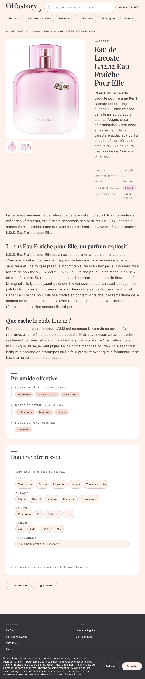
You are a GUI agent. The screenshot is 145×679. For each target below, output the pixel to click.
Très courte (25, 484)
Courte (42, 484)
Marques (87, 18)
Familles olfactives (39, 18)
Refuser (110, 666)
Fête (58, 529)
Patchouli (23, 429)
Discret (36, 499)
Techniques (108, 18)
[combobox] (80, 7)
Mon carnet (129, 7)
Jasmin (61, 412)
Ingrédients (45, 585)
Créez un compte (21, 566)
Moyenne (58, 484)
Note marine (25, 412)
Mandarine (24, 394)
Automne (53, 514)
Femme (128, 181)
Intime (22, 499)
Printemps (24, 514)
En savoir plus (73, 674)
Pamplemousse (46, 394)
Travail (45, 529)
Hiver (69, 514)
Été (39, 514)
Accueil (10, 31)
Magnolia (45, 412)
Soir (32, 529)
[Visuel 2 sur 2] (26, 147)
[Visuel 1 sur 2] (12, 147)
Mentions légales (86, 630)
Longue (75, 484)
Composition (19, 585)
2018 (126, 176)
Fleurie (129, 188)
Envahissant (89, 499)
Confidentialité (84, 636)
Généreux (69, 499)
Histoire (128, 18)
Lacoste (35, 31)
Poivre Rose (70, 394)
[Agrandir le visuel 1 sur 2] (45, 89)
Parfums (14, 18)
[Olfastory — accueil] (23, 7)
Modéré (52, 499)
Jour (20, 529)
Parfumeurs (66, 18)
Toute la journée (96, 484)
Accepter (132, 666)
